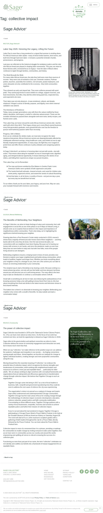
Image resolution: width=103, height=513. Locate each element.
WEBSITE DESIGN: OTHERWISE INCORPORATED (63, 493)
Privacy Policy (68, 472)
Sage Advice (49, 475)
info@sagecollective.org (13, 481)
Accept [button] (91, 509)
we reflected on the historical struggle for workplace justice (31, 64)
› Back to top (8, 197)
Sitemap (66, 470)
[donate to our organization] (79, 11)
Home (46, 470)
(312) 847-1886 (8, 479)
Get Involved (49, 479)
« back (5, 38)
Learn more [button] (43, 510)
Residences (48, 477)
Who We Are (48, 472)
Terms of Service (51, 498)
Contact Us (67, 481)
